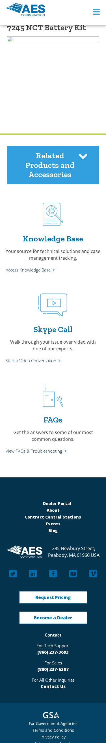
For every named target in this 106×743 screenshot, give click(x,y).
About (53, 510)
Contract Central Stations (53, 517)
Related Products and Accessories (50, 165)
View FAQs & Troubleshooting (34, 451)
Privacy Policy (53, 737)
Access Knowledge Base (28, 270)
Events (53, 523)
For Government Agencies (53, 723)
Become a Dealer (53, 617)
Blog (53, 530)
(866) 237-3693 (53, 652)
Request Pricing (53, 597)
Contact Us (53, 686)
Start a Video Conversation (31, 360)
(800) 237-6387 (53, 669)
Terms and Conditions (53, 730)
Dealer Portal (56, 503)
